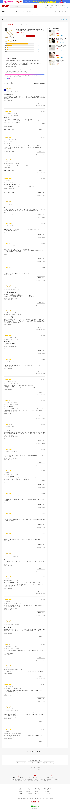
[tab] (11, 24)
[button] (44, 6)
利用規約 (17, 76)
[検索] (35, 6)
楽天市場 (3, 14)
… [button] (6, 14)
